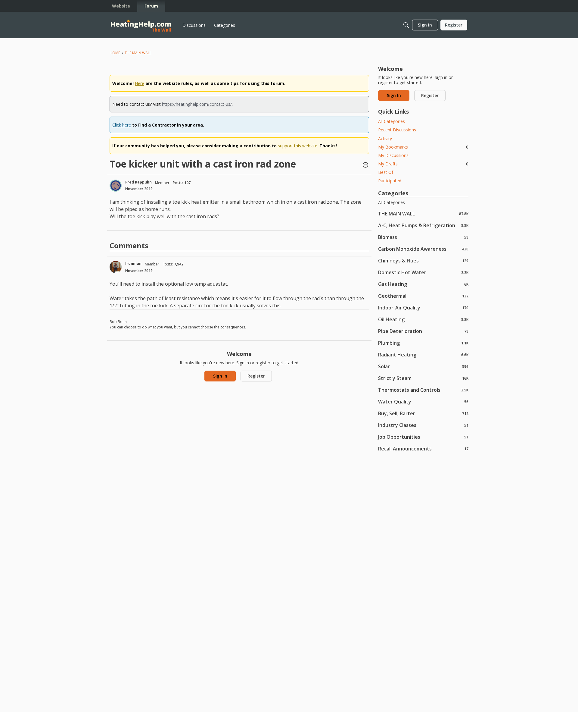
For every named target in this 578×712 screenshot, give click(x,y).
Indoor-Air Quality (423, 307)
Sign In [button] (220, 376)
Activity (385, 138)
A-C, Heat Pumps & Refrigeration (423, 225)
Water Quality (423, 401)
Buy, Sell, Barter (423, 413)
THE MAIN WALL (423, 213)
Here (139, 83)
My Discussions (393, 155)
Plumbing (423, 343)
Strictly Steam (423, 378)
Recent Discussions (397, 130)
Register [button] (256, 376)
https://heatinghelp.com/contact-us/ (197, 104)
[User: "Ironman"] (116, 267)
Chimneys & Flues (423, 260)
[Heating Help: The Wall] (141, 25)
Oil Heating (423, 319)
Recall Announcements (423, 448)
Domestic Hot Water (423, 272)
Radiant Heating (423, 354)
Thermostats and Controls (423, 390)
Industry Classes (423, 425)
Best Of (385, 172)
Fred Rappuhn (138, 182)
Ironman (133, 263)
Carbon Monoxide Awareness (423, 249)
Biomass (423, 237)
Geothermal (423, 296)
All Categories (391, 121)
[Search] (406, 25)
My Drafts (423, 164)
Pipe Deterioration (423, 331)
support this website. (298, 146)
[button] (365, 165)
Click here (121, 125)
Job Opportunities (423, 437)
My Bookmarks (423, 147)
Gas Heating (423, 284)
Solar (423, 366)
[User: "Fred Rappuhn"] (116, 186)
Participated (389, 180)
